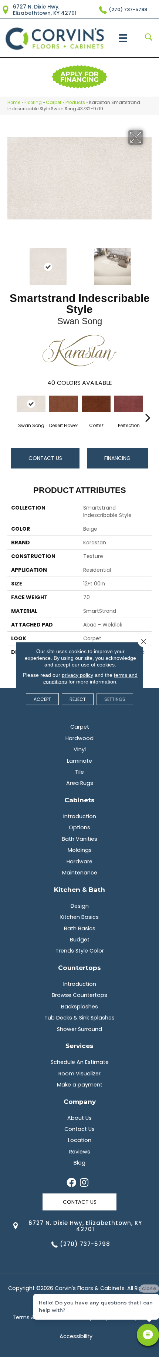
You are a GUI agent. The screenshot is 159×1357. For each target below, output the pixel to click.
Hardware (79, 861)
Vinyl (80, 749)
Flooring (33, 102)
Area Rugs (79, 783)
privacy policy (77, 675)
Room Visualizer (79, 1073)
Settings (114, 699)
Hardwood (79, 738)
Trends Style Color (79, 950)
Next (148, 263)
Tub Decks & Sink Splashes (79, 1017)
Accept (42, 699)
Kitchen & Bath (79, 889)
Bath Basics (79, 928)
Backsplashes (79, 1006)
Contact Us (45, 458)
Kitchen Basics (79, 917)
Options (79, 827)
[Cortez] (96, 404)
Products (75, 102)
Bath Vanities (79, 839)
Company (80, 1101)
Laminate (79, 761)
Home (13, 102)
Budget (79, 939)
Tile (79, 772)
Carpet (53, 102)
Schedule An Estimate (80, 1062)
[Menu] (123, 38)
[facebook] (71, 1183)
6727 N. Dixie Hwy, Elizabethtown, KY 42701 (45, 10)
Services (79, 1045)
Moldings (80, 850)
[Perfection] (128, 404)
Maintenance (79, 872)
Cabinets (79, 800)
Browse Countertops (79, 995)
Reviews (79, 1151)
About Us (79, 1118)
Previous (11, 263)
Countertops (79, 967)
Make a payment (79, 1084)
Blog (79, 1162)
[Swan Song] (31, 404)
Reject (78, 699)
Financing (117, 458)
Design (80, 906)
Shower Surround (79, 1029)
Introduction (79, 816)
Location (79, 1140)
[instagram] (84, 1183)
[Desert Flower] (63, 404)
